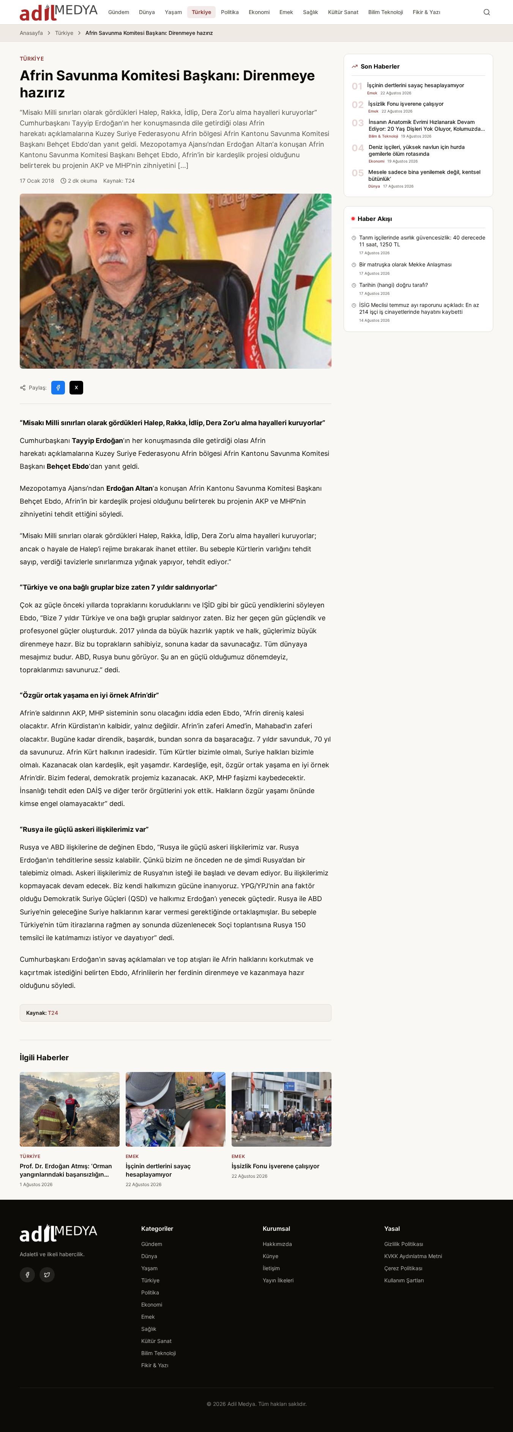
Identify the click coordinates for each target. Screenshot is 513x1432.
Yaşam (173, 12)
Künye (270, 1256)
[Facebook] (27, 1274)
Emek (286, 12)
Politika (230, 12)
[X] (47, 1274)
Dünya (147, 12)
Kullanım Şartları (404, 1280)
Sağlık (310, 12)
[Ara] (487, 12)
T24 (53, 1012)
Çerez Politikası (403, 1268)
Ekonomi (259, 12)
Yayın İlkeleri (278, 1280)
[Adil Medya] (59, 12)
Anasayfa (31, 33)
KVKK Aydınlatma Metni (413, 1256)
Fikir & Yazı (426, 12)
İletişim (271, 1268)
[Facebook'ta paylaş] (58, 387)
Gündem (118, 12)
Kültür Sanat (343, 12)
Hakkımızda (277, 1244)
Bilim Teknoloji (385, 12)
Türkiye (201, 12)
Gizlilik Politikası (403, 1244)
